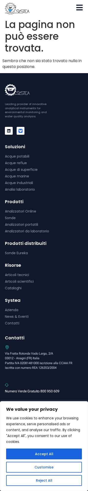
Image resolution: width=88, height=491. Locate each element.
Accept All (44, 453)
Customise (44, 467)
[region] (44, 446)
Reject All (44, 480)
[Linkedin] (9, 131)
